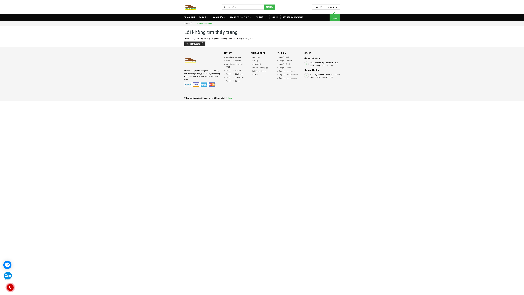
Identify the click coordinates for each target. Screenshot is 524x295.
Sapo (229, 98)
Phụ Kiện (260, 17)
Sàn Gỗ (319, 7)
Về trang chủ (194, 43)
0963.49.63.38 (327, 77)
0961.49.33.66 (327, 66)
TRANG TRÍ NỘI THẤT (239, 17)
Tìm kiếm (269, 7)
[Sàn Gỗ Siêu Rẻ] (202, 60)
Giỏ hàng (335, 19)
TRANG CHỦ (189, 17)
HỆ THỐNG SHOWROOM (292, 17)
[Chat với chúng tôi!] (7, 265)
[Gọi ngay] (10, 287)
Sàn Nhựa (333, 7)
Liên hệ (275, 17)
